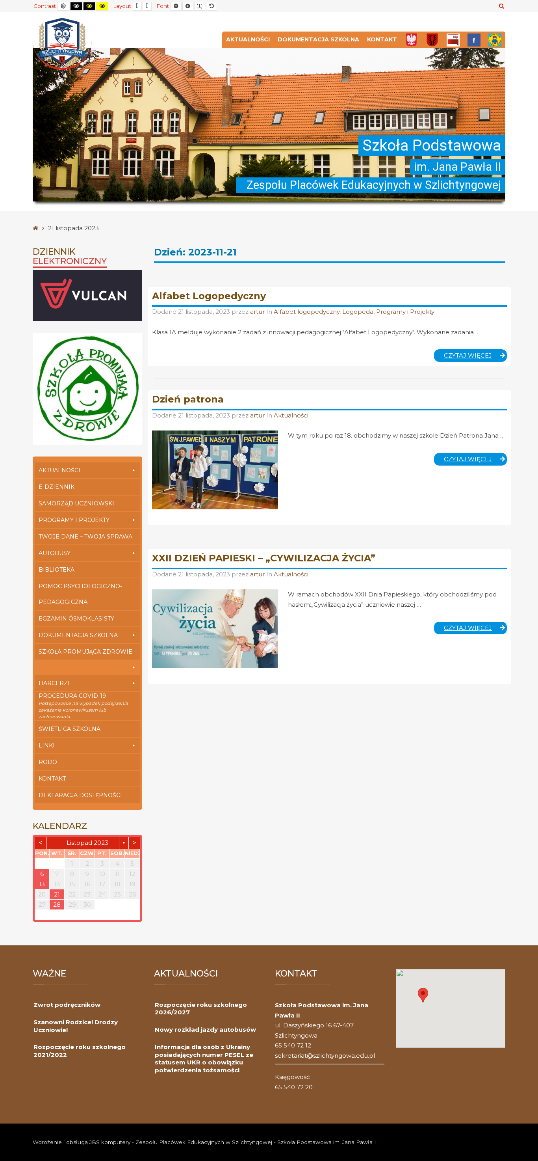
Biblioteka (56, 569)
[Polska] (411, 40)
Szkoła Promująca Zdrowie (85, 651)
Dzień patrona (188, 399)
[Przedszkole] (494, 40)
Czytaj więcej (475, 356)
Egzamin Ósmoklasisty (76, 618)
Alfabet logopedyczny (306, 311)
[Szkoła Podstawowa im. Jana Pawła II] (62, 43)
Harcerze (55, 683)
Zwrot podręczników (66, 1004)
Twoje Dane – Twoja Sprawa (85, 536)
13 (42, 884)
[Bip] (453, 40)
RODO (48, 762)
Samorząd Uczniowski (76, 503)
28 (57, 904)
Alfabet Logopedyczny (209, 296)
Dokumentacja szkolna (318, 39)
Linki (47, 745)
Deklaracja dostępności (80, 795)
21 (57, 894)
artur (258, 311)
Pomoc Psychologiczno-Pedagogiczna (80, 594)
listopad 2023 (87, 842)
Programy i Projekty (74, 520)
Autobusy (54, 553)
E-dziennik (56, 486)
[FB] (474, 40)
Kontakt (382, 39)
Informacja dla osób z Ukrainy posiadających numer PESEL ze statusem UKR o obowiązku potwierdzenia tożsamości (204, 1058)
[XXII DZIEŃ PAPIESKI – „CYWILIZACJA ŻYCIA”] (215, 628)
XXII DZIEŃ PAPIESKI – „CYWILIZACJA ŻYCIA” (263, 558)
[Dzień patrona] (215, 469)
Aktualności (248, 39)
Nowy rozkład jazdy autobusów (205, 1029)
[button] (423, 995)
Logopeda (357, 311)
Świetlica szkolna (69, 728)
